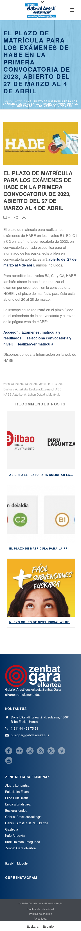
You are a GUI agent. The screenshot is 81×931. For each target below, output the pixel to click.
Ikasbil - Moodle (16, 863)
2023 (6, 383)
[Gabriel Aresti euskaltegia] (40, 10)
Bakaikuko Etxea (17, 792)
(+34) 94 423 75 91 (24, 728)
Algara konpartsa (17, 785)
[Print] (26, 217)
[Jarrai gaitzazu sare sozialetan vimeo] (61, 751)
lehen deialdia (37, 394)
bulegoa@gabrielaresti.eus (30, 735)
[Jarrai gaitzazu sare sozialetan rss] (40, 751)
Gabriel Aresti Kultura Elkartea (26, 823)
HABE (57, 389)
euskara (57, 383)
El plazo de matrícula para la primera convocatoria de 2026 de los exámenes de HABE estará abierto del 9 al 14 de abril (42, 548)
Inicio (8, 101)
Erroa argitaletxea (18, 804)
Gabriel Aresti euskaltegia (23, 817)
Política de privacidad (40, 909)
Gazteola (11, 829)
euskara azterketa (15, 389)
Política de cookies (40, 914)
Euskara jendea (16, 810)
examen (46, 389)
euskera (34, 389)
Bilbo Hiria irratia (17, 798)
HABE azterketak (15, 394)
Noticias (21, 101)
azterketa (17, 383)
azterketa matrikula (37, 383)
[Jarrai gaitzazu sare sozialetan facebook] (8, 751)
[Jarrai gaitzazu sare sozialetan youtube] (8, 760)
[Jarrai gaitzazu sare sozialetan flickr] (19, 751)
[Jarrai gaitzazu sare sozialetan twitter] (51, 751)
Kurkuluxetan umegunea (22, 842)
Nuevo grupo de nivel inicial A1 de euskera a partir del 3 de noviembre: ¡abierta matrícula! (42, 622)
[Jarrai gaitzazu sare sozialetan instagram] (30, 751)
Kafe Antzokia (15, 835)
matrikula (54, 394)
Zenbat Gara (52, 689)
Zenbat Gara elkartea (20, 848)
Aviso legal (40, 918)
